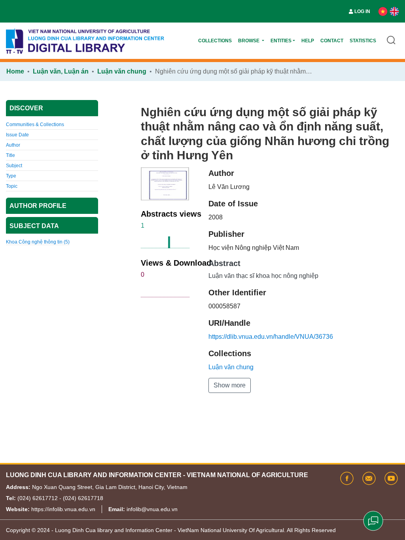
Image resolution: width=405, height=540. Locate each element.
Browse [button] (249, 40)
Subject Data (34, 226)
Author (13, 145)
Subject (14, 165)
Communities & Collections (35, 124)
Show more (230, 385)
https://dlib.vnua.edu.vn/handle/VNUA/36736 (270, 336)
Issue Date (17, 135)
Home (15, 71)
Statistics (363, 40)
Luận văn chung (121, 71)
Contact (331, 40)
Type (11, 176)
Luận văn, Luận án (61, 71)
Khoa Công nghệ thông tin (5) (38, 242)
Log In (362, 11)
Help (307, 40)
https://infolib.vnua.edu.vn (63, 509)
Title (10, 155)
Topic (11, 186)
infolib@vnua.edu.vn (152, 509)
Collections (215, 40)
